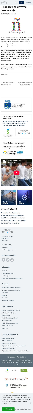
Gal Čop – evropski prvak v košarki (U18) (13, 220)
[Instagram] (8, 260)
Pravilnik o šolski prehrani (10, 318)
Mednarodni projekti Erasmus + (11, 287)
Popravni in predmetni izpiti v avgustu (12, 215)
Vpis (21, 2)
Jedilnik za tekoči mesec (9, 313)
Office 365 (4, 298)
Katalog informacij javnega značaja (12, 278)
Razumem (9, 409)
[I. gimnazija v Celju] (4, 3)
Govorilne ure (6, 315)
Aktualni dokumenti (8, 338)
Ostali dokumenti (7, 341)
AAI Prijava (5, 293)
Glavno (5, 75)
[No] (31, 403)
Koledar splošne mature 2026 (11, 310)
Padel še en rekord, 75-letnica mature (12, 218)
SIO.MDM (4, 295)
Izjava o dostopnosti (21, 362)
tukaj (9, 403)
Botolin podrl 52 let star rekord (10, 223)
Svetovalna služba (7, 325)
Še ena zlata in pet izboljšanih (10, 213)
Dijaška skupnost (7, 320)
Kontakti (4, 271)
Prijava (30, 360)
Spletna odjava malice (8, 348)
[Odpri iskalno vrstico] (16, 3)
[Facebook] (3, 260)
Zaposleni (5, 328)
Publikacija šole (6, 276)
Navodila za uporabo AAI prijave (11, 290)
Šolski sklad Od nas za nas (10, 323)
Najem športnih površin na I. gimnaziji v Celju (15, 351)
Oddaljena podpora (8, 300)
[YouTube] (12, 260)
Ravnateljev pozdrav (8, 273)
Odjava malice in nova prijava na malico (14, 346)
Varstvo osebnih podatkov (9, 362)
